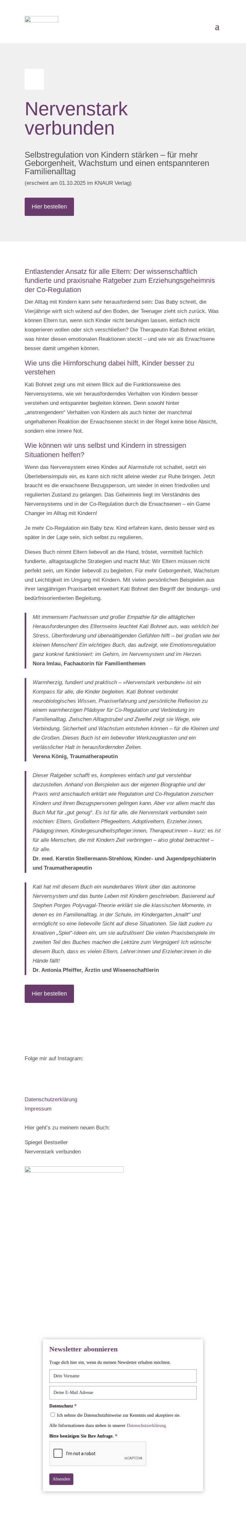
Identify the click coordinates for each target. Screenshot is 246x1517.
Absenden (61, 1479)
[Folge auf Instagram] (30, 1078)
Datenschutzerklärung (51, 1099)
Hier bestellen (49, 206)
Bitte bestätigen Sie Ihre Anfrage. (83, 1436)
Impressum (38, 1109)
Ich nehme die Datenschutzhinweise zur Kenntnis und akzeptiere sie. (119, 1415)
